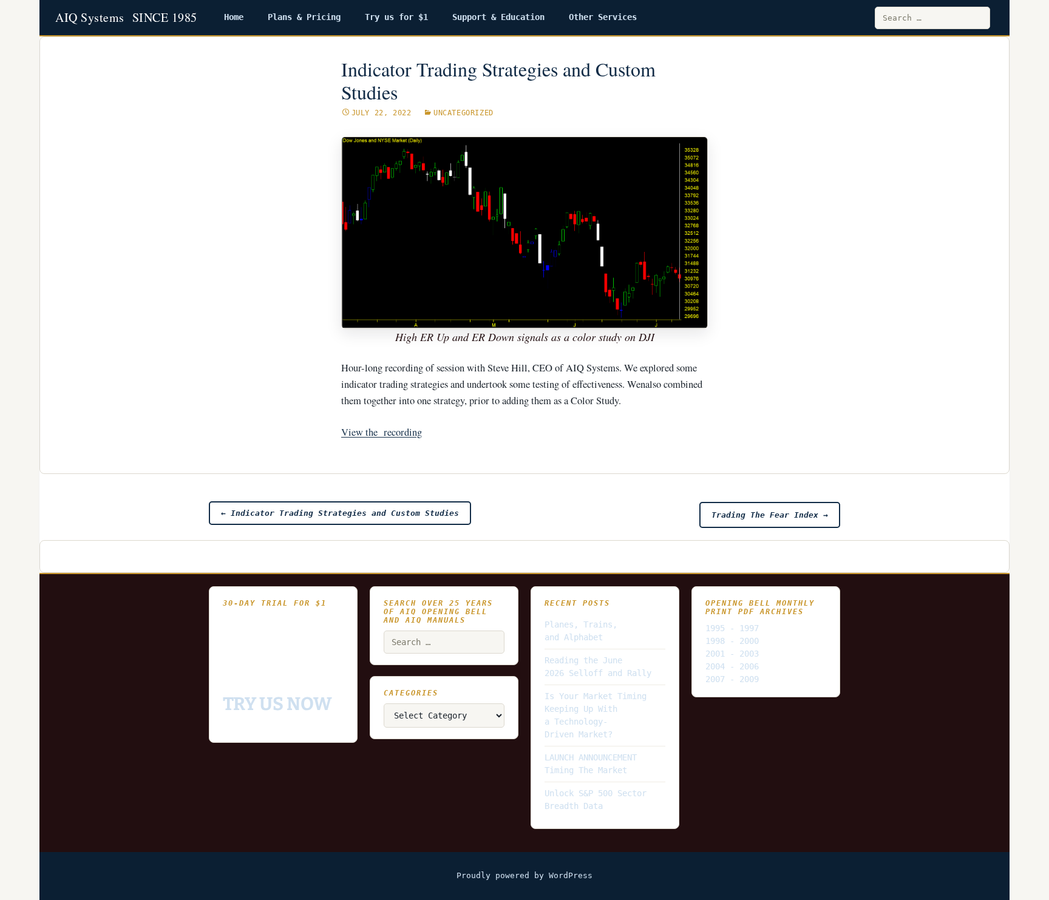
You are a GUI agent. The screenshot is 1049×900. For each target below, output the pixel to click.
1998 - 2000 (732, 641)
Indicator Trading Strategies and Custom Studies (340, 513)
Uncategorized (463, 113)
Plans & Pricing (304, 17)
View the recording (381, 432)
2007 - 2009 (732, 679)
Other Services (603, 17)
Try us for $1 (396, 17)
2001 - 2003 (732, 653)
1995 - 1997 (732, 628)
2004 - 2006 (732, 666)
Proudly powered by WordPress (524, 875)
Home (233, 17)
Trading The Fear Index (769, 514)
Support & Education (498, 17)
